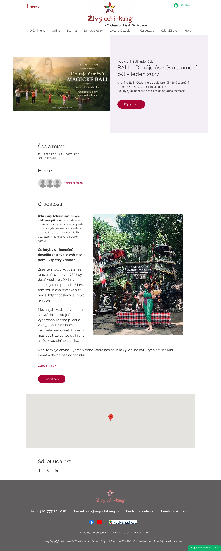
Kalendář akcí (121, 532)
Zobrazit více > (47, 365)
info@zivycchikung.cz (102, 511)
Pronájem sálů (101, 532)
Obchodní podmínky (94, 541)
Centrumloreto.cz (139, 511)
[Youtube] (99, 522)
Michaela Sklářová (71, 541)
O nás (71, 532)
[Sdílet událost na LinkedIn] (56, 470)
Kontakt (137, 532)
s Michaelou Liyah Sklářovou (125, 25)
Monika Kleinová (142, 541)
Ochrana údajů (116, 541)
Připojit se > (131, 104)
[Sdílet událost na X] (48, 470)
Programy (84, 532)
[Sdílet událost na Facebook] (39, 470)
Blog (148, 532)
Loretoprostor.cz (173, 511)
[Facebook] (92, 522)
